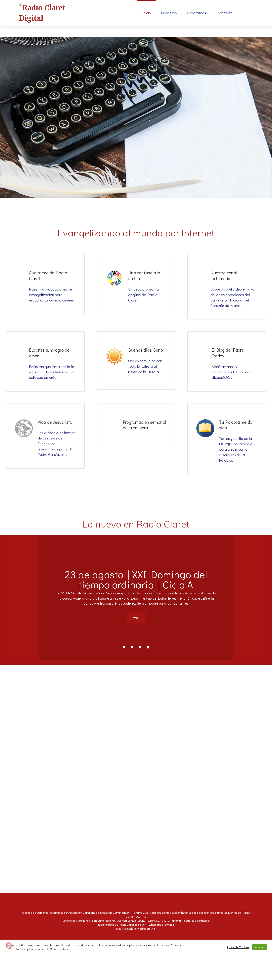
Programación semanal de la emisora (144, 425)
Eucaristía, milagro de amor (49, 353)
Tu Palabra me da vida (235, 425)
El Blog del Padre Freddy (228, 353)
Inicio (146, 13)
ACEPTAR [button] (259, 947)
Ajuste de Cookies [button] (238, 947)
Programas (196, 13)
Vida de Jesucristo (55, 422)
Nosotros (169, 13)
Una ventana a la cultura (144, 275)
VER (136, 635)
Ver (136, 133)
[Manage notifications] (9, 945)
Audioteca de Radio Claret (48, 275)
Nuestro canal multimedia (223, 275)
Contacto (224, 13)
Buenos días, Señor (146, 350)
